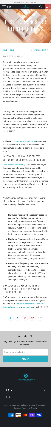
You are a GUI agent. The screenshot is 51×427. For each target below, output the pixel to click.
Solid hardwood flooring (13, 165)
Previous (36, 50)
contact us (28, 307)
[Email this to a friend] (40, 318)
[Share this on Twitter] (11, 318)
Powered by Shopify (29, 408)
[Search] (41, 7)
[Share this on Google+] (32, 318)
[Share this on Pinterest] (25, 318)
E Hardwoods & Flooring (25, 141)
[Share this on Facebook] (18, 318)
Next (44, 50)
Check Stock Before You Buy (25, 2)
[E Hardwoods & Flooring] (25, 6)
